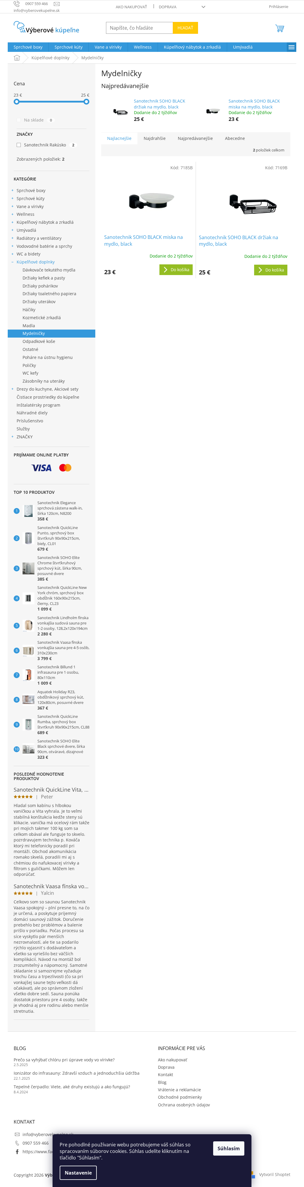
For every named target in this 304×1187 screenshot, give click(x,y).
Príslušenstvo (30, 421)
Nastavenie (78, 1173)
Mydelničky (34, 333)
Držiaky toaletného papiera (49, 293)
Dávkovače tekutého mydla (49, 270)
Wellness (25, 214)
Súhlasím (229, 1148)
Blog (162, 1082)
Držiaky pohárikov (40, 286)
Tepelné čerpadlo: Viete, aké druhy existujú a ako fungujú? (72, 1086)
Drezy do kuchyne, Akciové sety (47, 389)
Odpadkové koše (39, 341)
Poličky (29, 365)
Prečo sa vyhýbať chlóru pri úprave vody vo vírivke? (64, 1060)
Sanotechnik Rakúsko (49, 145)
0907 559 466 (36, 1143)
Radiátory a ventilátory (39, 238)
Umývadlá (26, 230)
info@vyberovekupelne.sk (48, 1134)
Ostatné (30, 349)
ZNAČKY (25, 437)
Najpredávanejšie (195, 138)
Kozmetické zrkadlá (42, 317)
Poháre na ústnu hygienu (48, 357)
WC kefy (30, 373)
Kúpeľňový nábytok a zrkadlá (45, 222)
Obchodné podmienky (180, 1097)
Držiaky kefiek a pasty (44, 278)
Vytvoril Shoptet (274, 1174)
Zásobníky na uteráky (44, 381)
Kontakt (165, 1074)
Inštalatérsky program (38, 405)
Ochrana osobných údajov (184, 1105)
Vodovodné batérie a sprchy (44, 246)
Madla (29, 325)
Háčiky (29, 309)
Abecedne (235, 138)
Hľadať (185, 28)
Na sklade (38, 120)
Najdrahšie (155, 138)
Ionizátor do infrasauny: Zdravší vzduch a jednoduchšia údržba (77, 1073)
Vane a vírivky (30, 206)
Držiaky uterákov (39, 301)
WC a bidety (28, 254)
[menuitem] (28, 47)
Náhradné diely (32, 413)
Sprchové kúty (31, 198)
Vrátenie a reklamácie (179, 1089)
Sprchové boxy (31, 190)
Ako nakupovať (131, 6)
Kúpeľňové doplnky (36, 262)
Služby (23, 429)
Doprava (167, 6)
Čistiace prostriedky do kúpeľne (48, 397)
